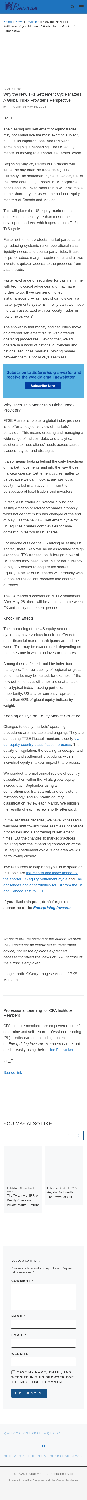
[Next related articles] (79, 1135)
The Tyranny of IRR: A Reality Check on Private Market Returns (23, 1200)
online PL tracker (59, 1049)
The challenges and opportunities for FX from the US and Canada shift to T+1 (43, 885)
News (19, 21)
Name (18, 1316)
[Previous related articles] (68, 1135)
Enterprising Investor (52, 907)
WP (27, 1480)
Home (7, 21)
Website (20, 1354)
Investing (33, 21)
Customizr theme (67, 1480)
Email (18, 1335)
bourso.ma (33, 1473)
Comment (22, 1280)
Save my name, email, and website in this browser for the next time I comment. (42, 1377)
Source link (12, 1072)
